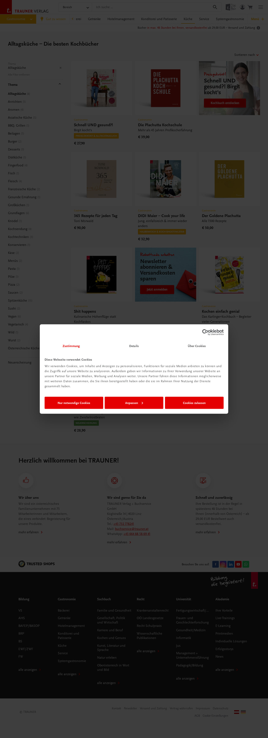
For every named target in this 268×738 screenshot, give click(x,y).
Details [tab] (134, 346)
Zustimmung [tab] (71, 346)
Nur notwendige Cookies (74, 403)
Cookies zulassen (194, 403)
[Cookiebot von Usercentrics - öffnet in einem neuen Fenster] (205, 332)
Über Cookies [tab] (197, 346)
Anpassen (131, 403)
